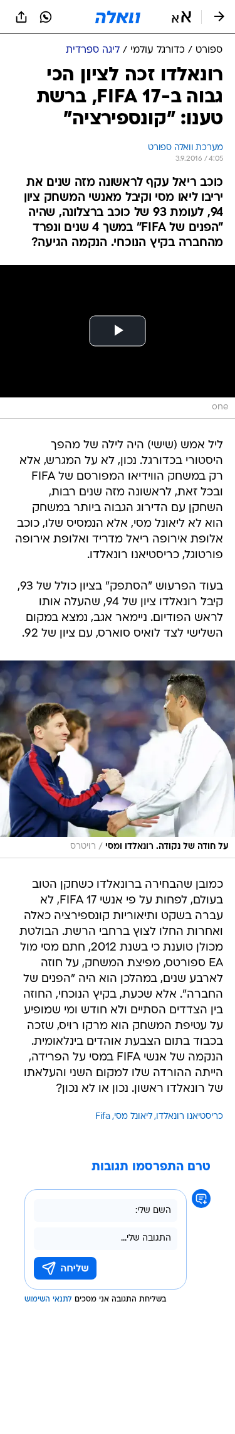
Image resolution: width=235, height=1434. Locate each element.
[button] (181, 17)
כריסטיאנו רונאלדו (189, 1117)
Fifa (102, 1117)
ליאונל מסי (133, 1117)
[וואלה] (117, 17)
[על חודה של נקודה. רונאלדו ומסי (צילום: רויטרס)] (117, 759)
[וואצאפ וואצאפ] (45, 17)
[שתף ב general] (21, 17)
